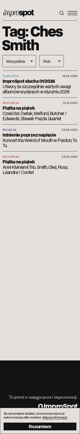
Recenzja (11, 103)
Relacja (9, 129)
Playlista (10, 76)
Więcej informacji (54, 417)
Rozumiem (40, 426)
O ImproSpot (57, 406)
